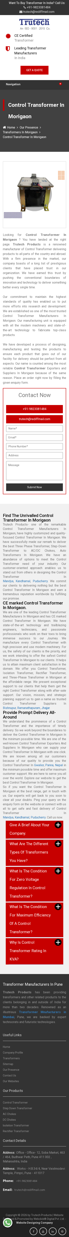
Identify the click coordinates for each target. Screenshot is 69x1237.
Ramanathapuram (28, 708)
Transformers (11, 1058)
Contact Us (9, 1075)
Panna (49, 765)
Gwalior (39, 765)
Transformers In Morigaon (20, 132)
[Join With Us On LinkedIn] (53, 1231)
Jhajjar (45, 708)
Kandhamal (23, 581)
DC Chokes (9, 1119)
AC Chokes (9, 1114)
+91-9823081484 (38, 7)
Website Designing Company (34, 1222)
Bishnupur (9, 708)
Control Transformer (15, 1102)
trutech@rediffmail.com (38, 12)
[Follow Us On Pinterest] (62, 1231)
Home (11, 127)
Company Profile (13, 1052)
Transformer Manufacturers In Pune (33, 984)
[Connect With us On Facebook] (33, 1231)
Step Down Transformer (17, 1108)
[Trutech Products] (34, 25)
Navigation (33, 84)
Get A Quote (34, 70)
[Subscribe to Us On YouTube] (43, 1231)
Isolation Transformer (16, 1125)
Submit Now (34, 487)
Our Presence (29, 127)
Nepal (59, 765)
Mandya (8, 581)
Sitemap (8, 1064)
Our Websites (11, 1081)
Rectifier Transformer (16, 1131)
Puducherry (40, 581)
